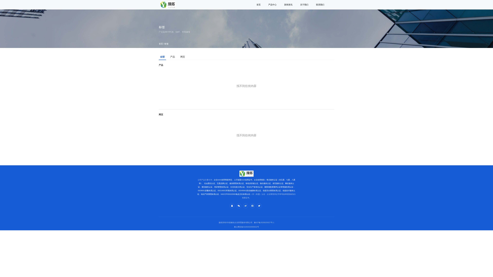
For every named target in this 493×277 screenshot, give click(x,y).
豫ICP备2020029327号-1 (264, 222)
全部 (162, 57)
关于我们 (304, 5)
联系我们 (320, 5)
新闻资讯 (288, 5)
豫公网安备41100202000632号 (246, 227)
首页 (259, 5)
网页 (182, 57)
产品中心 (272, 5)
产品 (172, 57)
